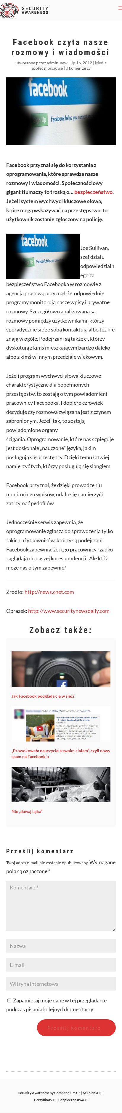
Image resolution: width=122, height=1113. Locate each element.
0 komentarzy (78, 68)
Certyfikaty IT (45, 1100)
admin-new (57, 62)
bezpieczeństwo (93, 192)
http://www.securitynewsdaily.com (69, 610)
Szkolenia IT (92, 1092)
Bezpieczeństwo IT (73, 1100)
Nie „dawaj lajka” (27, 811)
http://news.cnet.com (49, 592)
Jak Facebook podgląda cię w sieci (43, 696)
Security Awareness (33, 1092)
